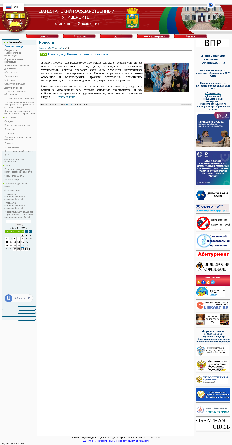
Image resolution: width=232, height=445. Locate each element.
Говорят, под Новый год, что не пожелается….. (81, 54)
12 (11, 242)
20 (15, 245)
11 (7, 242)
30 (26, 249)
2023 (51, 48)
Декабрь (60, 48)
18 (7, 245)
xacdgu (69, 104)
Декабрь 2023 (18, 228)
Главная (43, 48)
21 (18, 245)
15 (22, 242)
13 (15, 242)
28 (18, 249)
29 (22, 249)
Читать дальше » (66, 97)
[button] (210, 7)
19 (11, 245)
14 (18, 242)
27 (15, 249)
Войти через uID (22, 298)
